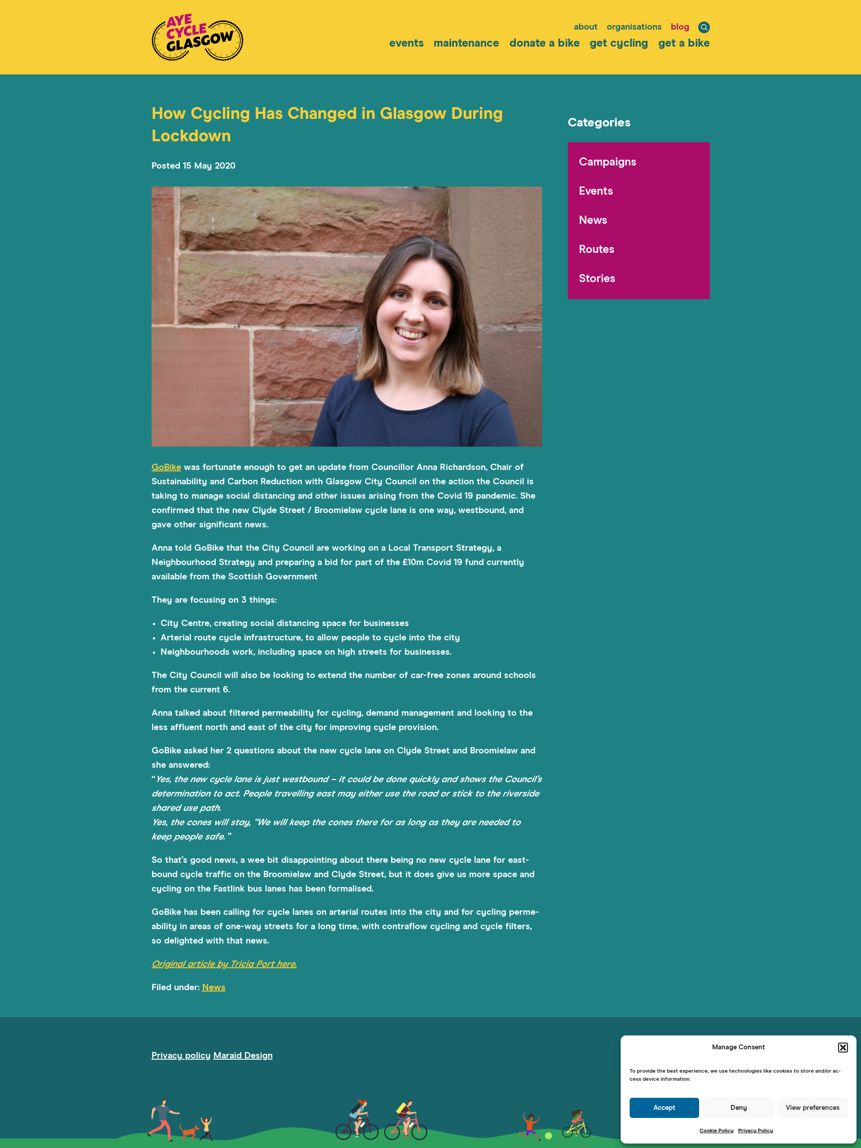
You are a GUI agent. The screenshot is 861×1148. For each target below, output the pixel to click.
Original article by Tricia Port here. (224, 964)
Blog (680, 26)
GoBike (166, 467)
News (214, 987)
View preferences (812, 1108)
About (586, 26)
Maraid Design (243, 1055)
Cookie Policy (717, 1131)
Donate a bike (544, 43)
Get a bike (684, 43)
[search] (704, 27)
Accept (664, 1108)
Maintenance (466, 43)
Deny (739, 1108)
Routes (596, 249)
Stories (597, 278)
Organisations (634, 26)
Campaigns (607, 162)
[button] (843, 1047)
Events (406, 43)
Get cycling (619, 43)
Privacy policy (181, 1055)
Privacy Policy (755, 1131)
